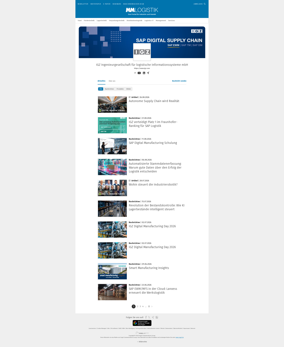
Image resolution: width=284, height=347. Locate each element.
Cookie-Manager (102, 328)
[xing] (152, 317)
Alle (100, 89)
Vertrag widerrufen (141, 328)
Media (163, 328)
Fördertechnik (89, 21)
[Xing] (148, 73)
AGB (120, 328)
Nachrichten (109, 89)
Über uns (112, 81)
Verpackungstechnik (116, 21)
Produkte (120, 89)
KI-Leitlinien (114, 328)
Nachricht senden (179, 81)
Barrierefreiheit (178, 328)
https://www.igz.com (142, 68)
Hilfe (123, 328)
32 (149, 306)
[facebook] (145, 317)
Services (171, 21)
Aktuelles (101, 81)
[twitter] (149, 317)
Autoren (193, 328)
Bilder (128, 89)
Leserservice (92, 328)
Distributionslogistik (134, 21)
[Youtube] (139, 73)
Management (161, 21)
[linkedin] (156, 317)
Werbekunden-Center (153, 328)
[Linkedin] (144, 73)
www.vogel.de (180, 337)
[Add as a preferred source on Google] (142, 323)
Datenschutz (169, 328)
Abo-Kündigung (130, 328)
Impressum (186, 328)
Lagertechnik (102, 21)
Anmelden (198, 4)
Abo (108, 328)
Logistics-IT (149, 21)
